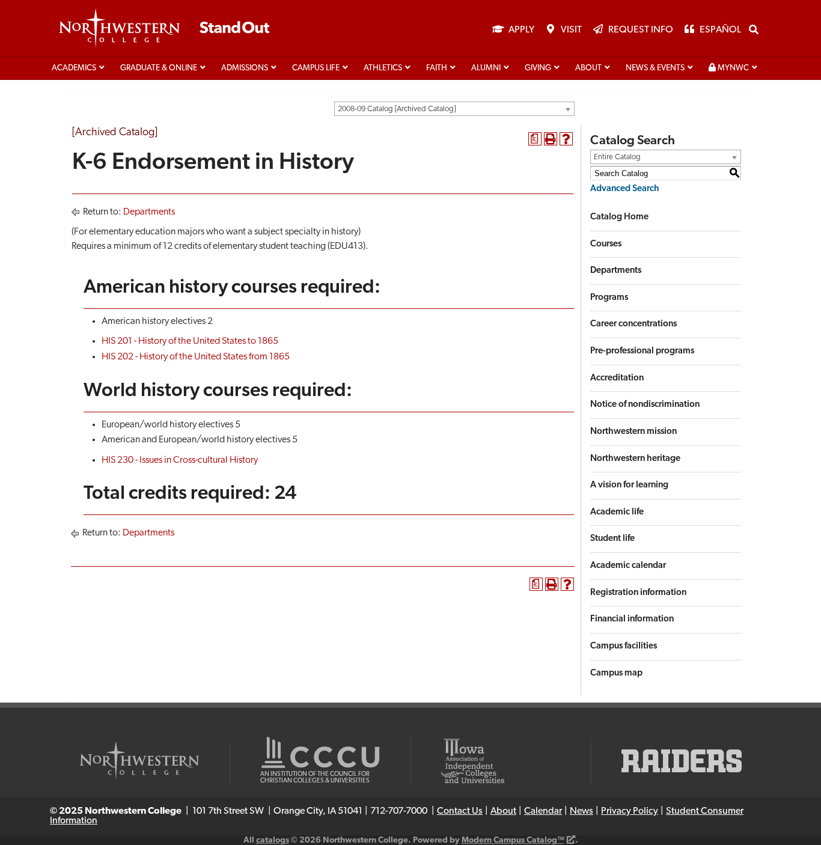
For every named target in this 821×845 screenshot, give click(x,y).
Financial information (632, 619)
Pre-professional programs (642, 351)
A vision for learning (629, 485)
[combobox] (454, 109)
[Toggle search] (753, 29)
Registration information (638, 592)
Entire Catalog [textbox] (617, 157)
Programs (609, 297)
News (581, 811)
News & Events (655, 68)
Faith (436, 68)
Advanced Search (624, 189)
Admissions (244, 68)
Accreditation (617, 378)
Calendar (543, 811)
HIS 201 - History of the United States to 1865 (190, 341)
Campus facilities (623, 646)
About (588, 68)
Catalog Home (619, 217)
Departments (149, 212)
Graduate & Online (158, 68)
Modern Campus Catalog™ (513, 840)
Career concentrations (633, 324)
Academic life (617, 512)
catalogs (272, 840)
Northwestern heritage (635, 458)
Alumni (486, 68)
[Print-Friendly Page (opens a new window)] (550, 138)
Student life (612, 538)
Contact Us (460, 811)
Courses (605, 244)
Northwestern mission (633, 431)
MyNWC (732, 68)
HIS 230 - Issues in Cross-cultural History (180, 460)
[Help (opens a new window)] (566, 138)
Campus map (616, 673)
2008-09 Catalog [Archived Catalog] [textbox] (397, 109)
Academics (74, 68)
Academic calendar (628, 565)
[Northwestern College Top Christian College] (164, 28)
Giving (538, 68)
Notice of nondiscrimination (645, 404)
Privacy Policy (629, 811)
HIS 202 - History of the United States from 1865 (196, 357)
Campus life (316, 68)
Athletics (383, 68)
